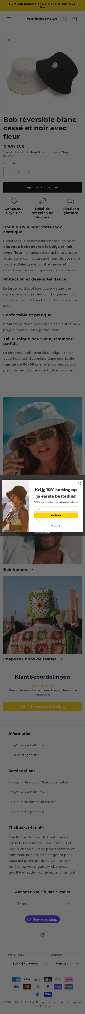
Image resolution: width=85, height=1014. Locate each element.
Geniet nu (56, 515)
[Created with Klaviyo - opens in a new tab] (42, 533)
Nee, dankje (56, 525)
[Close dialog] (80, 483)
